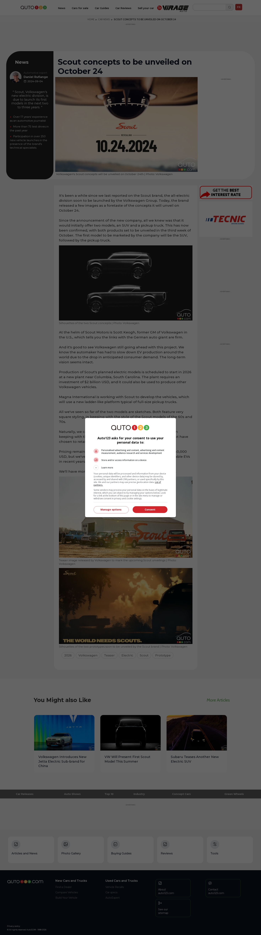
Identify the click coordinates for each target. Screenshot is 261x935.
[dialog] (130, 467)
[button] (130, 467)
